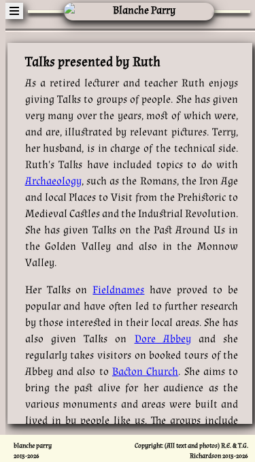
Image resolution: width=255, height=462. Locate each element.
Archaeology (53, 181)
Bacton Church (145, 372)
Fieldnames (118, 290)
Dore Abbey (163, 339)
